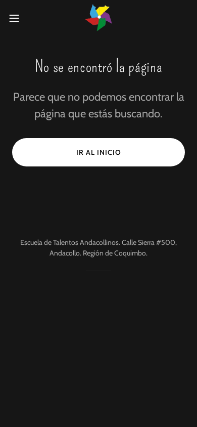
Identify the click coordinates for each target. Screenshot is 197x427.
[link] (98, 18)
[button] (18, 18)
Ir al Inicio (98, 152)
